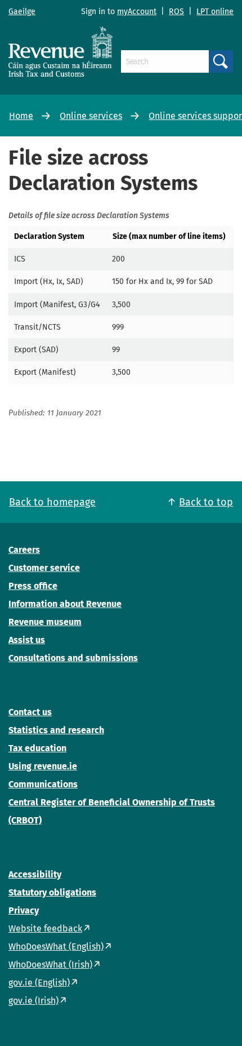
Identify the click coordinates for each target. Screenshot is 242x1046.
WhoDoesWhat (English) (56, 946)
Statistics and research (56, 730)
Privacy (23, 910)
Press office (32, 585)
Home (21, 115)
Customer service (44, 567)
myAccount (136, 11)
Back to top (206, 502)
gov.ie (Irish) (33, 1000)
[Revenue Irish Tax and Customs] (60, 51)
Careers (24, 549)
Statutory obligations (52, 892)
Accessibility (34, 874)
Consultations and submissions (73, 658)
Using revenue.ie (42, 766)
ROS (176, 11)
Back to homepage (52, 502)
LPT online (215, 11)
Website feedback (45, 928)
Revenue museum (45, 622)
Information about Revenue (65, 604)
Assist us (26, 640)
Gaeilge (21, 11)
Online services (91, 115)
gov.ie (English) (39, 982)
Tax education (37, 748)
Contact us (30, 712)
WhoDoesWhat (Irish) (50, 964)
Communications (43, 784)
